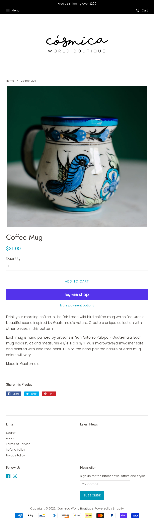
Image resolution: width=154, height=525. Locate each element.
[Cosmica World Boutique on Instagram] (15, 477)
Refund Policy (15, 450)
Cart (144, 10)
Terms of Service (18, 444)
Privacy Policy (15, 455)
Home (10, 80)
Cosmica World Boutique (75, 509)
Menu (15, 10)
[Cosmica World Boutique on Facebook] (8, 477)
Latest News (89, 424)
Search (11, 433)
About (10, 438)
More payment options (77, 305)
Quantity (13, 258)
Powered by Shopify (109, 509)
